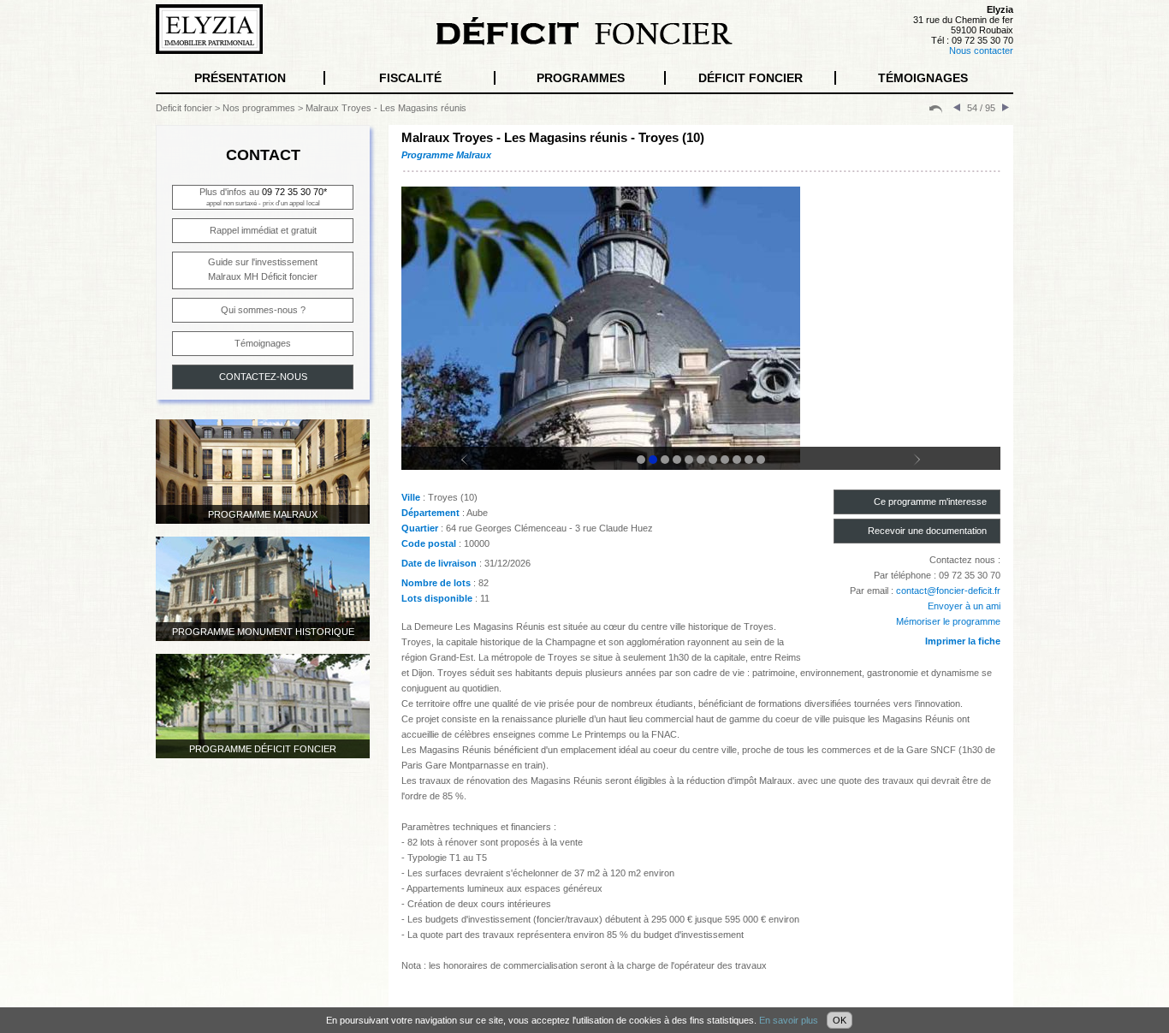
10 (749, 459)
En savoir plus (788, 1020)
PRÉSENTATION (240, 78)
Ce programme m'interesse (930, 501)
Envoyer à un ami (964, 606)
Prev (475, 467)
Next (927, 467)
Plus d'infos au (263, 197)
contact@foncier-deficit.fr (948, 590)
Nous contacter (981, 50)
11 (761, 459)
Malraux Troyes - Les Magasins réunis (386, 108)
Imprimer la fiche (962, 641)
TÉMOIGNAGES (923, 78)
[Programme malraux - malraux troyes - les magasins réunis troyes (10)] (700, 351)
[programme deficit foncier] (935, 108)
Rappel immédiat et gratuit (263, 230)
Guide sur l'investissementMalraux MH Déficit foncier (262, 269)
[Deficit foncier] (584, 42)
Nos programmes (259, 108)
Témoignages (262, 343)
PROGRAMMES (581, 78)
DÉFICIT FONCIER (750, 78)
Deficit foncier (184, 108)
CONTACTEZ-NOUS (263, 376)
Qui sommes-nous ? (263, 310)
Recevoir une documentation (927, 530)
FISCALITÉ (410, 78)
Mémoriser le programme (948, 621)
